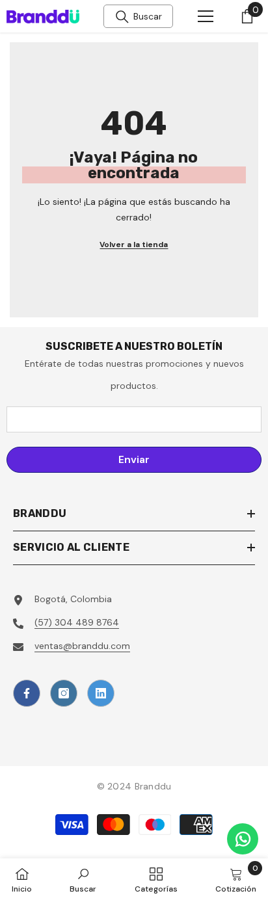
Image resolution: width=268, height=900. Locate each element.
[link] (83, 879)
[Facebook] (26, 693)
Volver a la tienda (134, 244)
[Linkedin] (100, 693)
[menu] (205, 16)
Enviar (134, 459)
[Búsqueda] (122, 17)
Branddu (153, 786)
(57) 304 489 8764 (76, 622)
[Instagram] (63, 693)
